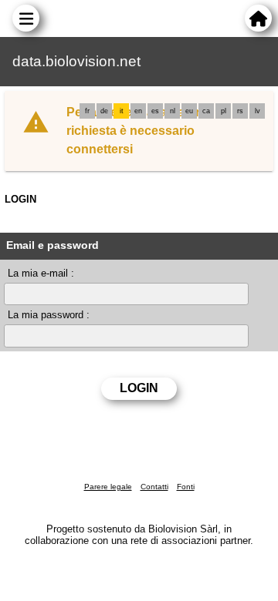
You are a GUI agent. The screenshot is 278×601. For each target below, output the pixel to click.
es (155, 111)
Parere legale (108, 486)
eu (189, 111)
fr (87, 111)
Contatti (154, 486)
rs (240, 111)
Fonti (186, 486)
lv (257, 111)
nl (172, 111)
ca (206, 111)
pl (223, 111)
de (104, 111)
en (138, 111)
